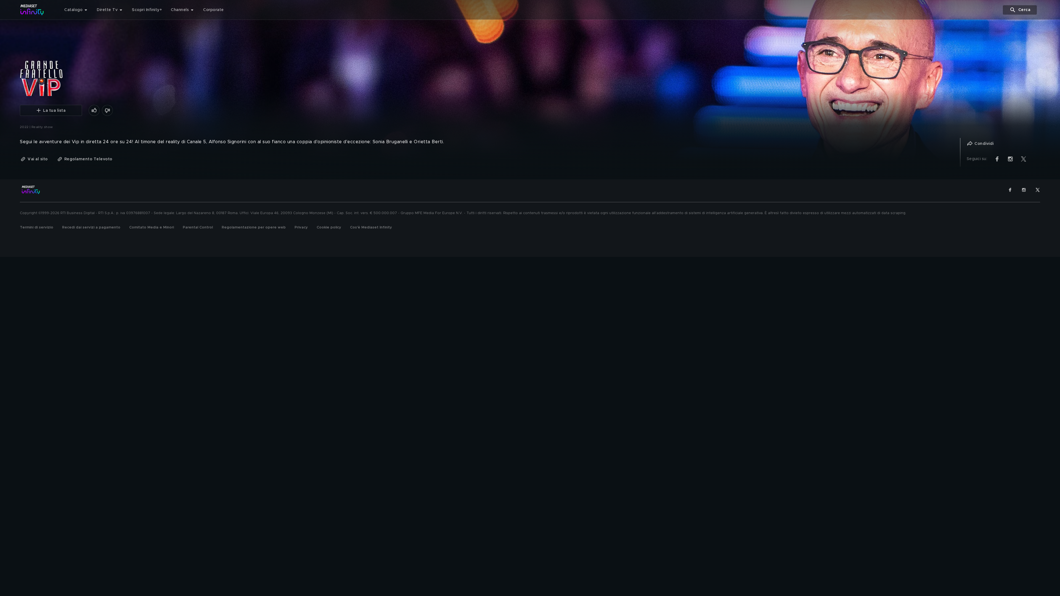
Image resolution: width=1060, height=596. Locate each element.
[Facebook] (1010, 189)
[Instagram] (1023, 189)
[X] (1037, 189)
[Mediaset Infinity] (32, 9)
